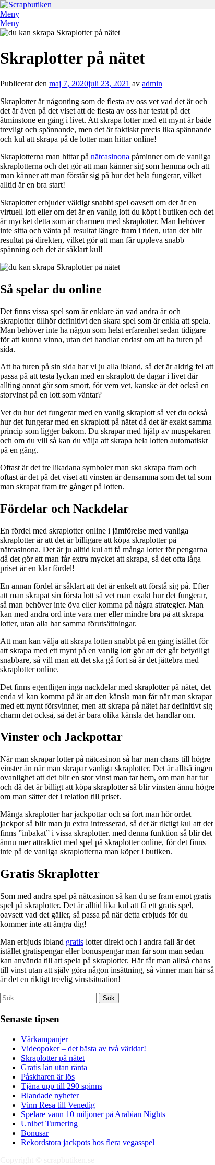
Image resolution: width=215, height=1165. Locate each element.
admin (152, 83)
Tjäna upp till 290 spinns (61, 1086)
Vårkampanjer (44, 1039)
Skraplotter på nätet (53, 1058)
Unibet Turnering (49, 1123)
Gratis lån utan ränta (54, 1067)
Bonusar (35, 1133)
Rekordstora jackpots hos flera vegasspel (87, 1142)
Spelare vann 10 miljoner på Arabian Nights (93, 1114)
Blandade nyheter (50, 1095)
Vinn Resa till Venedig (58, 1104)
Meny (9, 13)
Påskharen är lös (48, 1076)
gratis (74, 941)
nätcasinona (110, 156)
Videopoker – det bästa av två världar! (83, 1048)
